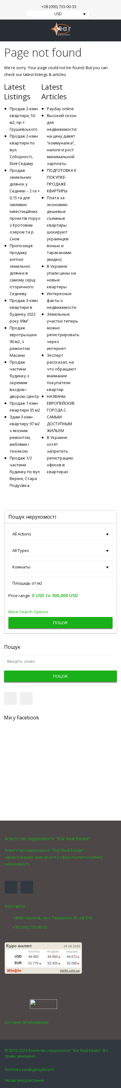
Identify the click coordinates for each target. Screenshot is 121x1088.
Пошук (60, 622)
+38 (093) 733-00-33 (59, 6)
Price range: (19, 596)
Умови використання (24, 1080)
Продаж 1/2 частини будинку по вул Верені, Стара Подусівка (25, 471)
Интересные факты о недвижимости (61, 300)
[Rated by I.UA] (43, 1003)
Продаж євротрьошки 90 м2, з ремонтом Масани (23, 341)
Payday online (60, 108)
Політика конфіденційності (29, 1069)
